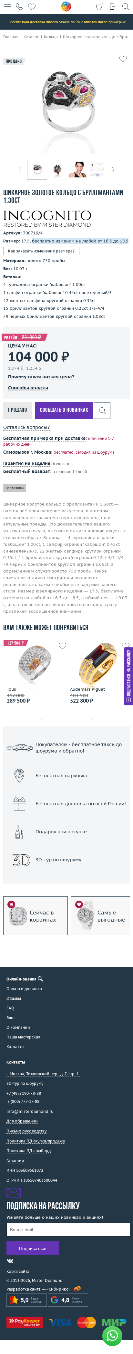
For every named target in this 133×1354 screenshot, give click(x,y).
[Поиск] (125, 6)
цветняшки (15, 488)
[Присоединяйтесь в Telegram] (21, 1261)
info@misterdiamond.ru (30, 1111)
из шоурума (103, 452)
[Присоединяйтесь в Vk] (10, 1261)
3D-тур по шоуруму (66, 876)
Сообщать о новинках (64, 410)
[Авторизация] (113, 6)
